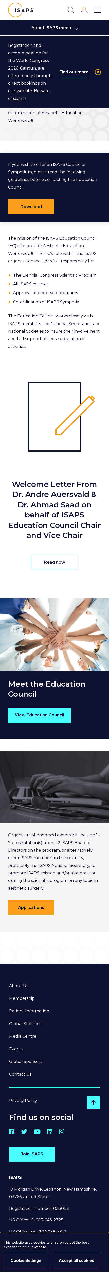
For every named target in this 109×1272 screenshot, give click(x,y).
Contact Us (20, 1074)
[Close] (98, 72)
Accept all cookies (76, 1260)
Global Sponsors (25, 1061)
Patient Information (29, 1011)
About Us (18, 985)
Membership (22, 998)
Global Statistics (25, 1023)
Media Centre (23, 1036)
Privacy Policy (23, 1100)
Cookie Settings (26, 1260)
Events (16, 1049)
